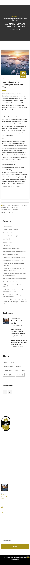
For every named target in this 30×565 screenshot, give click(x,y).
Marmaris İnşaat (7, 242)
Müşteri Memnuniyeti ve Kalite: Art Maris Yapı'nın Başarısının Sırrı (14, 291)
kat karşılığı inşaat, (6, 209)
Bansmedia (17, 557)
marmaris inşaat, (16, 205)
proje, (9, 205)
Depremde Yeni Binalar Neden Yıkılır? (13, 260)
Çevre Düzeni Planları (9, 463)
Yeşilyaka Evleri (7, 226)
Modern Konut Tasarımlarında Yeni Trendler (17, 321)
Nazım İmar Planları (8, 472)
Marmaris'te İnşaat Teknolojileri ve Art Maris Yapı (13, 264)
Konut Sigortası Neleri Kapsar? (11, 248)
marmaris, (24, 205)
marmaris (18, 366)
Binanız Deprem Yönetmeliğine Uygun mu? (14, 251)
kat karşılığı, (15, 209)
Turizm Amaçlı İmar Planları (10, 470)
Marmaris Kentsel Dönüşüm (10, 229)
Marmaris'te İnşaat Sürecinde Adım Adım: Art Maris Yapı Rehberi (14, 274)
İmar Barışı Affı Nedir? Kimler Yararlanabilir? (15, 278)
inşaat (16, 370)
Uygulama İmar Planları (9, 466)
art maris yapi (8, 370)
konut (5, 362)
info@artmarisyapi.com (14, 512)
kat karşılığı (20, 374)
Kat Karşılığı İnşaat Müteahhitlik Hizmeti (14, 257)
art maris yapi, (5, 207)
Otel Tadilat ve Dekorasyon (10, 233)
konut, (4, 205)
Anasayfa (14, 16)
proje (12, 362)
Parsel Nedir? (7, 245)
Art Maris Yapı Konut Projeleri (11, 236)
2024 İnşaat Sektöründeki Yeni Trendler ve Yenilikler (14, 286)
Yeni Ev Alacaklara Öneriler (10, 282)
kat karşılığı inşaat (9, 374)
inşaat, (11, 207)
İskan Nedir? (6, 239)
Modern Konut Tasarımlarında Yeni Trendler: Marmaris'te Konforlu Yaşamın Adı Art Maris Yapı (15, 301)
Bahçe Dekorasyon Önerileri (10, 254)
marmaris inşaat (8, 366)
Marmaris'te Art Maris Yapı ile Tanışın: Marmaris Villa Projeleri (13, 269)
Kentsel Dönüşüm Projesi (10, 460)
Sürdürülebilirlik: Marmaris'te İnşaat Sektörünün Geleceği (12, 296)
